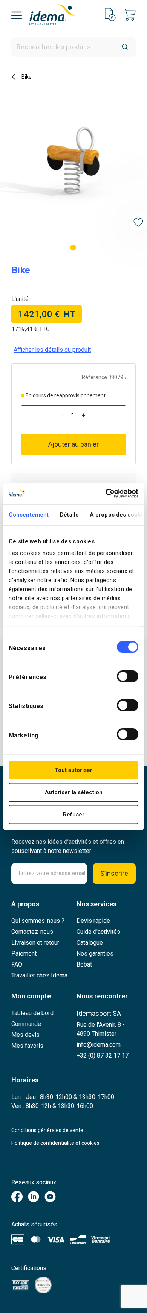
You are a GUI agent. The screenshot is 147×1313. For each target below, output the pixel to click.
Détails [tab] (69, 514)
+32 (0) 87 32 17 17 (103, 1055)
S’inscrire (114, 873)
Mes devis (25, 1034)
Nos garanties (95, 953)
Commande (26, 1023)
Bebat (84, 964)
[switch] (127, 676)
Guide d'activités (98, 931)
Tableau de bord (32, 1013)
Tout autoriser (73, 770)
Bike (26, 77)
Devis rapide (93, 920)
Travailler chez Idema (39, 975)
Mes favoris (27, 1045)
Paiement (24, 953)
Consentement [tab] (29, 514)
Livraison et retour (35, 942)
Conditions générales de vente (47, 1130)
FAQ (16, 964)
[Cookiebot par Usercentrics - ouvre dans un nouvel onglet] (105, 493)
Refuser (73, 814)
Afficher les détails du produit (52, 349)
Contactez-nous (32, 931)
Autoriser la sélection (74, 792)
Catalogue (90, 942)
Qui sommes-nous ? (37, 920)
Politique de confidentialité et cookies (55, 1143)
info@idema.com (99, 1044)
